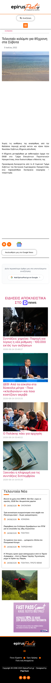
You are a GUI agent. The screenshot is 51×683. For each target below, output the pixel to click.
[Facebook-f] (20, 677)
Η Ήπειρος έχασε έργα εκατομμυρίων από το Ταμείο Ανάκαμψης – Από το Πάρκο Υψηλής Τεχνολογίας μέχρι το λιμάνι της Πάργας (25, 556)
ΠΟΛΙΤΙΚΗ (25, 533)
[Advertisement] (25, 111)
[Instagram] (28, 677)
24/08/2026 (12, 506)
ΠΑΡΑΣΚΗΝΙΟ (26, 547)
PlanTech (24, 671)
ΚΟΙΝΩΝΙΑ (8, 31)
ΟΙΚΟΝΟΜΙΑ (26, 505)
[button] (25, 25)
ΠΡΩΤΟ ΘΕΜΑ (36, 563)
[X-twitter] (24, 677)
